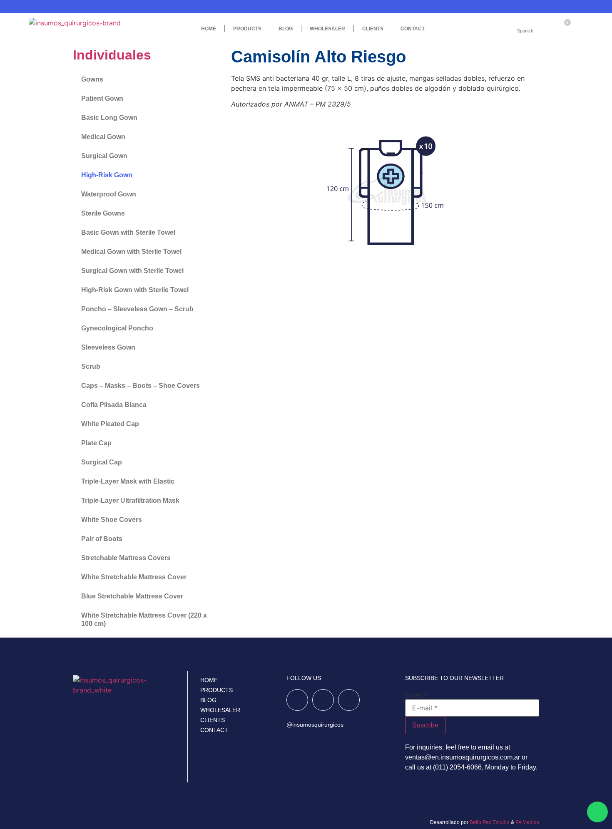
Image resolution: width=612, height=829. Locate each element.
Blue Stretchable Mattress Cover (132, 596)
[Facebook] (297, 700)
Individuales (112, 54)
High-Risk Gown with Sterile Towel (135, 289)
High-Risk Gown (106, 175)
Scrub (90, 366)
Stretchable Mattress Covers (126, 557)
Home (208, 29)
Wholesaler (327, 29)
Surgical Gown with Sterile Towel (132, 270)
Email (416, 695)
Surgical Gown (104, 155)
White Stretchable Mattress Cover (134, 577)
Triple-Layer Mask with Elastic (127, 481)
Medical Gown (103, 136)
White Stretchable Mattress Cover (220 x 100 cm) (144, 619)
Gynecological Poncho (117, 328)
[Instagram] (323, 700)
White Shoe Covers (111, 519)
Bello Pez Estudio (490, 822)
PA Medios (527, 822)
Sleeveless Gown (108, 347)
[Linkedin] (349, 700)
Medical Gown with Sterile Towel (131, 251)
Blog (286, 29)
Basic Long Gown (109, 117)
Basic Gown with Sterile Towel (128, 232)
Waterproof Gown (108, 194)
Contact (413, 29)
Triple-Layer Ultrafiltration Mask (130, 500)
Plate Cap (96, 443)
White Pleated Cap (110, 423)
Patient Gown (102, 98)
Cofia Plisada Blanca (114, 404)
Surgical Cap (101, 462)
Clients (372, 29)
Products (216, 690)
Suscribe (425, 725)
